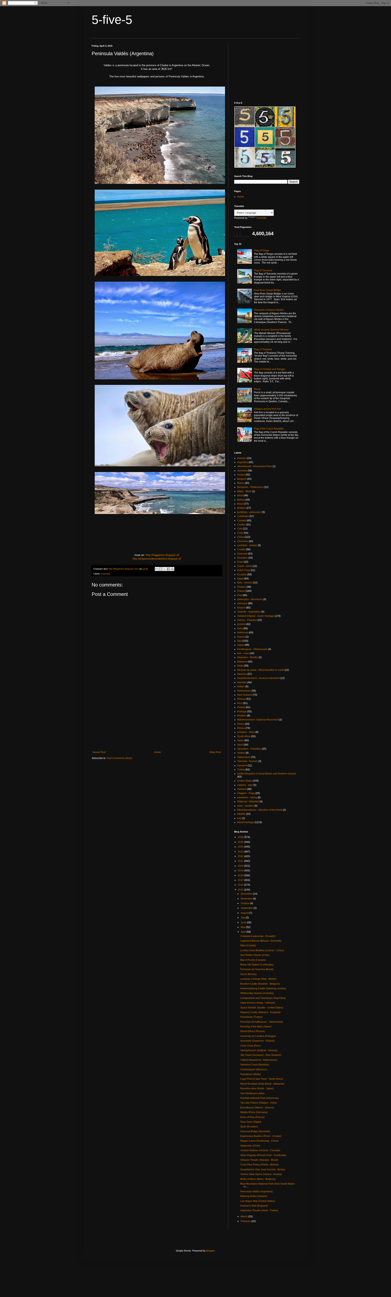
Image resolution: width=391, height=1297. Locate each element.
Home (157, 752)
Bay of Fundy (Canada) (253, 960)
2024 (241, 846)
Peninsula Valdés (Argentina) (256, 1191)
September (247, 908)
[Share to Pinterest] (172, 569)
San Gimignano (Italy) (252, 1093)
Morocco (242, 674)
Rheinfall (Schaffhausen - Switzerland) (261, 1021)
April (243, 931)
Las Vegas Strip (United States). (257, 1201)
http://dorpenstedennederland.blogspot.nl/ (157, 558)
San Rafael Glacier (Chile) (254, 955)
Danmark (242, 553)
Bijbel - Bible (244, 491)
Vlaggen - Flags (246, 793)
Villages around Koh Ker (267, 408)
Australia (242, 470)
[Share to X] (165, 569)
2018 (241, 875)
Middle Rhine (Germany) (254, 1112)
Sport (240, 744)
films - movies (244, 582)
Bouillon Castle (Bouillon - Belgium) (260, 983)
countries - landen (247, 545)
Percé (257, 389)
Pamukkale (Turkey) (251, 1017)
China (240, 537)
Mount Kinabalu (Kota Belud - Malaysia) (262, 1083)
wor (239, 818)
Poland (241, 707)
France (241, 591)
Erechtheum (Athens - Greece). (257, 1107)
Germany (242, 603)
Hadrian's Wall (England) (254, 1205)
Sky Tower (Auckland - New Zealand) (260, 1055)
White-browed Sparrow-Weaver (271, 329)
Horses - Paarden (247, 620)
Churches (242, 541)
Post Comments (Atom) (119, 758)
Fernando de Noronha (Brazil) (256, 969)
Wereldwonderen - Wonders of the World (259, 809)
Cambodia (243, 516)
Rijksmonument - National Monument (257, 719)
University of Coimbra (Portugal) (258, 1036)
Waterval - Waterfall (248, 801)
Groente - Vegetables (249, 611)
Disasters (242, 557)
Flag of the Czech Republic (269, 428)
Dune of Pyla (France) (252, 1117)
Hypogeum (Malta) (250, 1074)
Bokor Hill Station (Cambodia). (257, 964)
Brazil (240, 503)
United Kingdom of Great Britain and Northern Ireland (266, 773)
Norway (241, 698)
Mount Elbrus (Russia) (252, 1031)
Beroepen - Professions (250, 487)
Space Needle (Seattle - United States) (261, 1007)
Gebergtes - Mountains (249, 599)
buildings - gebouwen (249, 512)
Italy (239, 640)
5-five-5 (112, 19)
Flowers (241, 586)
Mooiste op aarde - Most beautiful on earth (260, 670)
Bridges (241, 507)
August (245, 913)
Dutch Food (243, 570)
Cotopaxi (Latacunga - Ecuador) (258, 936)
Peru (240, 703)
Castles (241, 524)
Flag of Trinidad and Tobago (269, 369)
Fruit (239, 595)
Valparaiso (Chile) (250, 1145)
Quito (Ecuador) (249, 1126)
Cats (239, 528)
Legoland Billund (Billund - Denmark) (260, 940)
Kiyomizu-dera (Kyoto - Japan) (257, 1088)
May (243, 927)
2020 (241, 865)
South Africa (243, 736)
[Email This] (157, 569)
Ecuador (242, 574)
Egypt (240, 578)
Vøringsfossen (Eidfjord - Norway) (259, 1050)
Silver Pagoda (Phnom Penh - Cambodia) (263, 1155)
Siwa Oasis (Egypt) (250, 1121)
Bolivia (241, 499)
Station (241, 752)
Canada (241, 520)
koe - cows (243, 653)
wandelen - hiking (247, 797)
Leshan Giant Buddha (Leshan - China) (262, 950)
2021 (241, 861)
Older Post (215, 752)
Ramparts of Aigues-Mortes (269, 310)
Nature (241, 686)
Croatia (241, 549)
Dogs (240, 561)
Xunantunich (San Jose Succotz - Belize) (262, 1169)
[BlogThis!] (161, 569)
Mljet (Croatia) (248, 945)
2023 (241, 851)
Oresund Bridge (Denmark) (255, 1131)
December (247, 893)
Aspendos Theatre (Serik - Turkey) (259, 1210)
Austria (241, 474)
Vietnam (241, 789)
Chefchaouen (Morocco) (253, 1069)
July (243, 917)
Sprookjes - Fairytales (249, 748)
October (245, 903)
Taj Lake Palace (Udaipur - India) (258, 1102)
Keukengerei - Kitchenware (252, 649)
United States (244, 780)
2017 (241, 880)
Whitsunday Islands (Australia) (257, 993)
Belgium (241, 479)
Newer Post (99, 752)
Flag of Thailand (263, 349)
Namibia (242, 682)
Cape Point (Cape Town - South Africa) (261, 1078)
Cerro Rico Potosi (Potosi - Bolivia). (259, 1164)
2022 (241, 856)
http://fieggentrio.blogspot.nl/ (162, 555)
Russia (241, 728)
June (244, 922)
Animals (241, 458)
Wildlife (241, 814)
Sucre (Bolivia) (248, 974)
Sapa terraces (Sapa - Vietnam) (257, 1002)
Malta (240, 665)
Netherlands (244, 690)
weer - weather (245, 805)
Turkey (241, 769)
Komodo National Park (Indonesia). (259, 1098)
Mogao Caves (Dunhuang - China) (259, 1140)
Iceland (241, 624)
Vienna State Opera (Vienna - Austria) (261, 1174)
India (240, 628)
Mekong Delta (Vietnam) (253, 1196)
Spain (240, 740)
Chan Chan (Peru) (250, 1045)
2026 (241, 837)
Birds (240, 495)
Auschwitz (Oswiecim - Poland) (257, 1040)
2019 (241, 870)
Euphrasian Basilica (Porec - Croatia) (260, 1136)
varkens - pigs (245, 785)
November (247, 898)
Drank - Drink (244, 566)
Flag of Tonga (261, 250)
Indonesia (242, 632)
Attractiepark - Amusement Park (254, 466)
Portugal (242, 711)
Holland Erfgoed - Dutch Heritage (255, 616)
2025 (241, 842)
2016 (241, 884)
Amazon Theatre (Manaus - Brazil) (259, 1160)
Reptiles (241, 715)
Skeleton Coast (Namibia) (254, 1064)
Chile (240, 533)
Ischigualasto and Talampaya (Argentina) (263, 998)
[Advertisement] (157, 717)
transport (242, 765)
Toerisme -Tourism (247, 761)
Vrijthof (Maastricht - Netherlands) (258, 1060)
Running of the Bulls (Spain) (255, 1026)
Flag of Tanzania (263, 270)
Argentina (105, 573)
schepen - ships (246, 732)
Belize (240, 483)
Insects (241, 636)
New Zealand (244, 694)
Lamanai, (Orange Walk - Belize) (258, 978)
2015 (241, 889)
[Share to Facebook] (168, 569)
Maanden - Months (247, 657)
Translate (261, 217)
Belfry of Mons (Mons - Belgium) (258, 1179)
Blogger (210, 1250)
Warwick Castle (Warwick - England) (260, 1012)
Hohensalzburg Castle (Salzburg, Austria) (263, 988)
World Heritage (245, 822)
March (244, 1216)
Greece (241, 607)
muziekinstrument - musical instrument (258, 678)
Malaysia (242, 661)
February (246, 1221)
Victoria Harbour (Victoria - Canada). (260, 1150)
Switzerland (243, 757)
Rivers (240, 724)
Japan (240, 645)
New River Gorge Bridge (267, 290)
